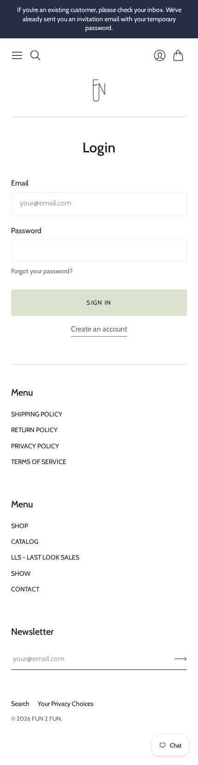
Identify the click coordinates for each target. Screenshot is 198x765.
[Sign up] (181, 658)
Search (20, 703)
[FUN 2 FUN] (99, 90)
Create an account (99, 329)
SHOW (20, 573)
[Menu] (17, 55)
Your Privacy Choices (65, 703)
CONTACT (25, 589)
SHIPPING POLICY (36, 414)
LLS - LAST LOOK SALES (45, 557)
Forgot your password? (41, 271)
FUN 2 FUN (46, 718)
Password (26, 230)
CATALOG (24, 541)
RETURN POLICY (34, 430)
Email (20, 183)
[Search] (35, 55)
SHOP (19, 526)
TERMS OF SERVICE (38, 462)
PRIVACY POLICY (35, 446)
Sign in (99, 302)
